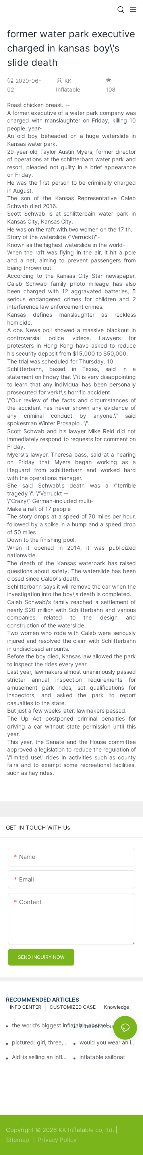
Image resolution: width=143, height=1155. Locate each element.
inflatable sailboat (102, 1057)
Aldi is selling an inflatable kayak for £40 (41, 1057)
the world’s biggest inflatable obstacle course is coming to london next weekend (62, 1025)
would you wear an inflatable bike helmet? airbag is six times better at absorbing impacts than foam (108, 1042)
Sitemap (18, 1140)
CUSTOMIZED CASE (73, 1007)
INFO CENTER (25, 1007)
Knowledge (116, 1007)
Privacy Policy (57, 1140)
